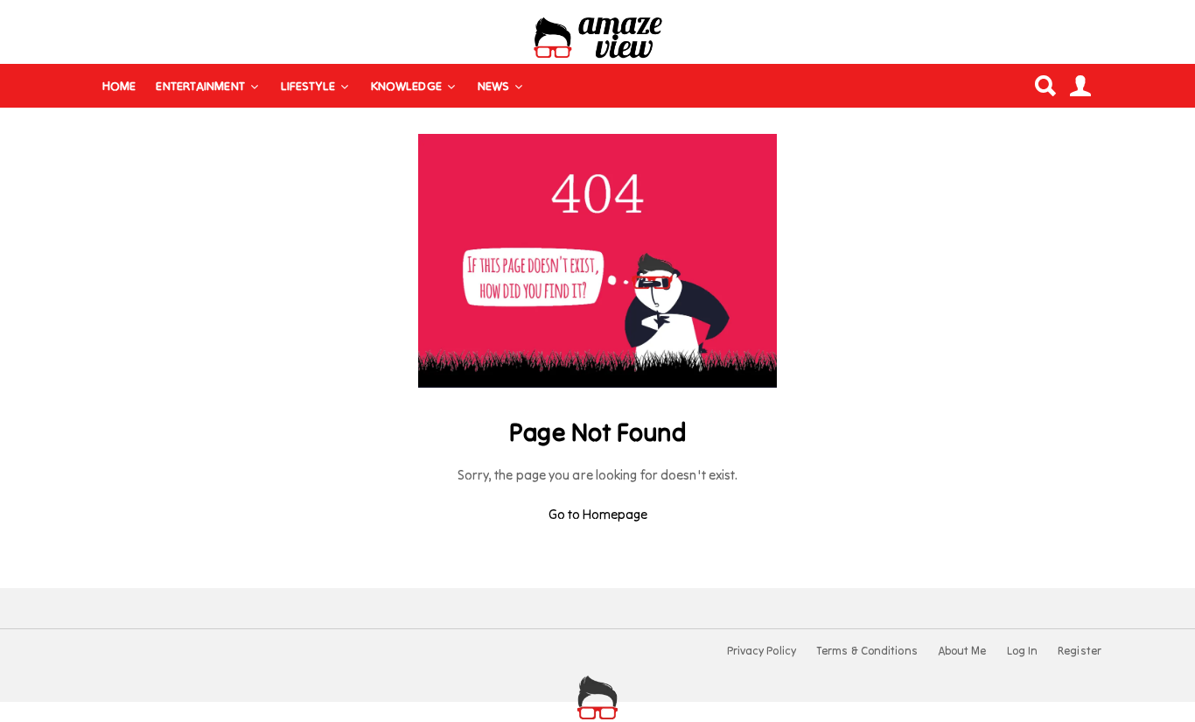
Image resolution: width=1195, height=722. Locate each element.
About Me (962, 651)
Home (119, 86)
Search (1044, 86)
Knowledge (406, 86)
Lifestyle (308, 86)
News (493, 86)
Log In (1022, 651)
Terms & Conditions (867, 651)
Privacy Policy (761, 651)
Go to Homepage (598, 514)
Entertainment (200, 86)
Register (1079, 651)
